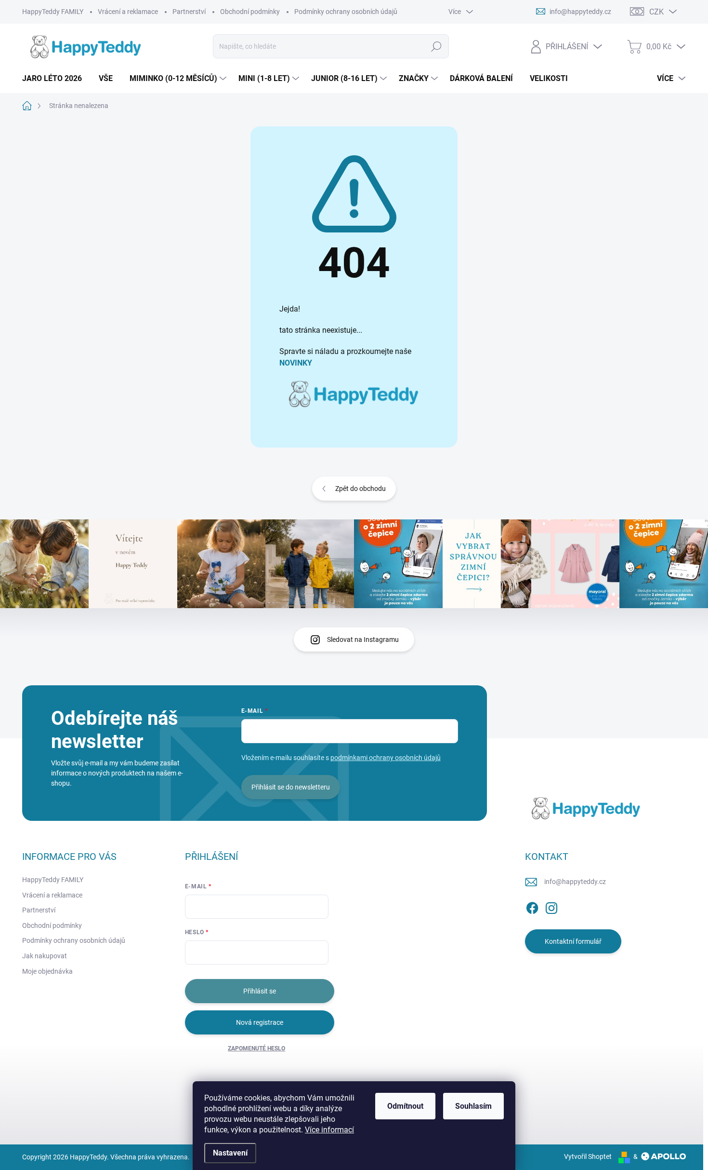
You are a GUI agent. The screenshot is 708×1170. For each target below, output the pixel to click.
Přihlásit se (259, 991)
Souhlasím (473, 1106)
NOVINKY (295, 362)
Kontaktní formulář (573, 941)
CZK (656, 11)
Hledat (436, 46)
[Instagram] (551, 906)
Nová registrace (259, 1022)
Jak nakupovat (44, 956)
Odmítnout (405, 1106)
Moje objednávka (47, 971)
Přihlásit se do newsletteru (290, 787)
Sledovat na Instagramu (363, 639)
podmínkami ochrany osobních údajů (385, 758)
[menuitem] (55, 78)
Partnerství (189, 11)
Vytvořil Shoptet (588, 1156)
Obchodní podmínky (250, 11)
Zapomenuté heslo (256, 1048)
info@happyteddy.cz (575, 881)
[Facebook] (532, 906)
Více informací (329, 1129)
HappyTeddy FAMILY (52, 11)
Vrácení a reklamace (128, 11)
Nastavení (230, 1152)
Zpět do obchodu (360, 488)
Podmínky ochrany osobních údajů (345, 11)
